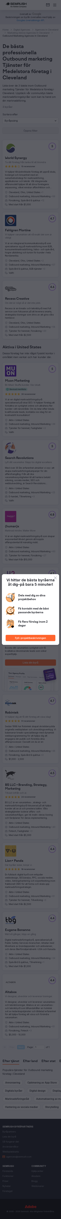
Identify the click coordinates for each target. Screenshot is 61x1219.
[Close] (55, 578)
